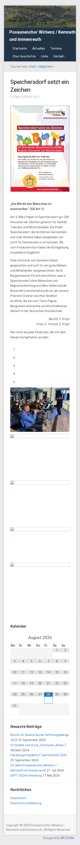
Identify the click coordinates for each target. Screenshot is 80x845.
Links (44, 56)
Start (32, 66)
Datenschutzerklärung (25, 803)
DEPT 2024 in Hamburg (26, 775)
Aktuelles (38, 48)
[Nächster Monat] (65, 637)
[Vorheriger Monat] (14, 637)
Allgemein (45, 66)
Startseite (20, 48)
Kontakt (59, 56)
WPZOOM (67, 838)
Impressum (18, 798)
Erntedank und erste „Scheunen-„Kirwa (37, 745)
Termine (56, 48)
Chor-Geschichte (24, 56)
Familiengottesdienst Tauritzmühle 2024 (38, 755)
